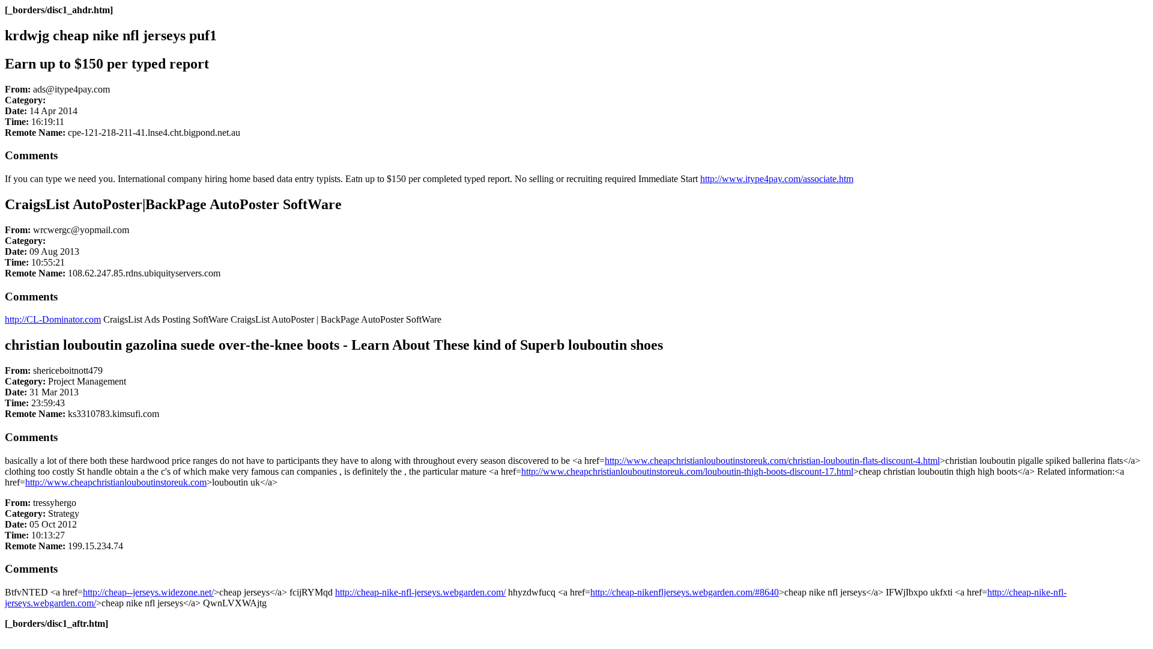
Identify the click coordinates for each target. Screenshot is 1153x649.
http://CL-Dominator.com (53, 319)
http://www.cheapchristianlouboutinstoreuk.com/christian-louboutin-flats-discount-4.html (772, 461)
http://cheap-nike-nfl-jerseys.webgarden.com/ (420, 592)
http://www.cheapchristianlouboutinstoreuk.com (116, 482)
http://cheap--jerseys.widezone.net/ (148, 592)
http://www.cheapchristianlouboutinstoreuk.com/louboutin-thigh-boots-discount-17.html (687, 471)
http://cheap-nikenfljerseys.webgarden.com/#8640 (684, 592)
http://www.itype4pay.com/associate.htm (776, 179)
